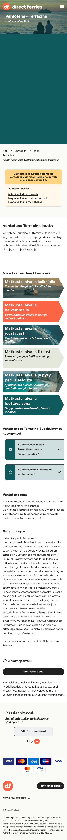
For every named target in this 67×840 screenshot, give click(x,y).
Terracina (8, 155)
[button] (34, 449)
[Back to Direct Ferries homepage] (22, 6)
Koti (5, 151)
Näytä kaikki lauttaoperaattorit (27, 198)
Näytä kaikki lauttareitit (23, 194)
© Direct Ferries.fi (11, 810)
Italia (36, 151)
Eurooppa (20, 151)
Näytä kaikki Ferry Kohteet (25, 202)
